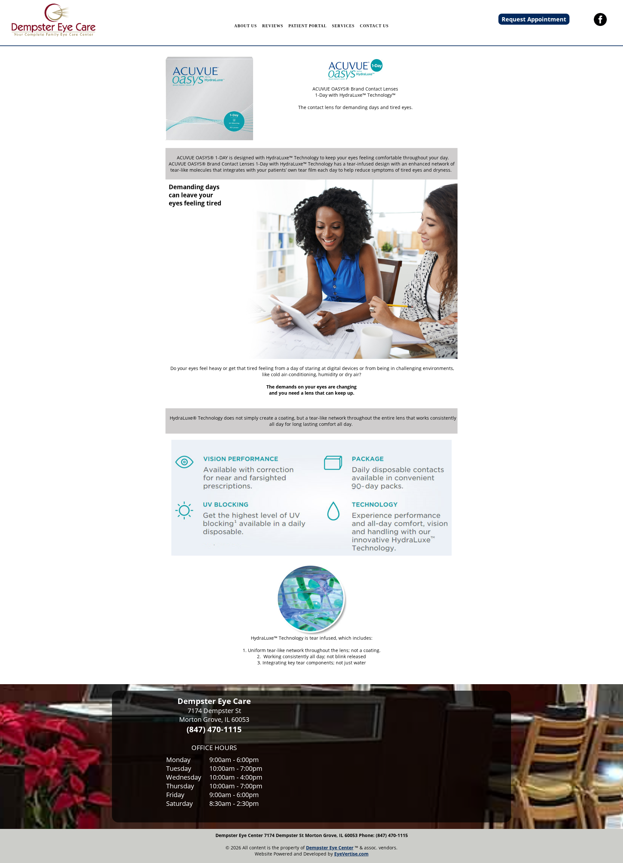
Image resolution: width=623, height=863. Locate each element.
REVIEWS (272, 26)
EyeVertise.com (351, 854)
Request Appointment (534, 19)
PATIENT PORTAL (307, 26)
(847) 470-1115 (214, 729)
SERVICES (343, 26)
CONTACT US (374, 26)
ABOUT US (245, 26)
